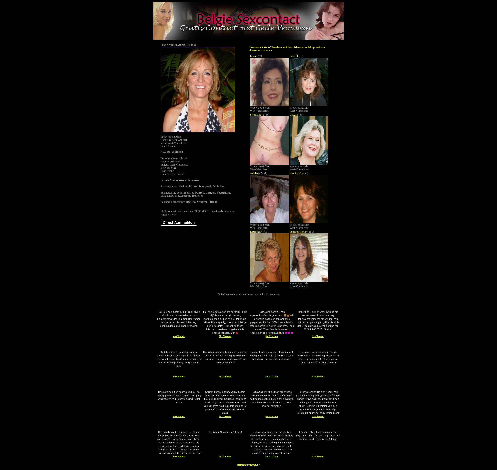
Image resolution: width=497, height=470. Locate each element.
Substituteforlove (299, 231)
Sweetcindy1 (257, 114)
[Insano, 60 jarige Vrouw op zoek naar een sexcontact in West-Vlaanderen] (269, 105)
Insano (253, 56)
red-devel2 (256, 173)
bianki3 (294, 56)
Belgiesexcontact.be (248, 464)
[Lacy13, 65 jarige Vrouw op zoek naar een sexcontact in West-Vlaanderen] (309, 163)
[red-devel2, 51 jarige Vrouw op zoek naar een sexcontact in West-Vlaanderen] (269, 222)
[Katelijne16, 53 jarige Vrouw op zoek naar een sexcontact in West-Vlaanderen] (269, 281)
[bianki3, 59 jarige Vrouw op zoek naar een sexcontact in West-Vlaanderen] (309, 105)
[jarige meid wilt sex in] (179, 224)
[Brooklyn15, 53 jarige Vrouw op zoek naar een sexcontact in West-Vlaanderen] (309, 222)
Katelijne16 (256, 231)
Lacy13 (294, 114)
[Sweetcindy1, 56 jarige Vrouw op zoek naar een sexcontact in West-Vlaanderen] (269, 163)
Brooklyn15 (296, 173)
